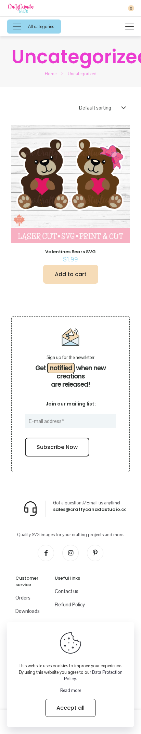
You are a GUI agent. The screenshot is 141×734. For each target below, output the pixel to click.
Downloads (27, 611)
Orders (22, 597)
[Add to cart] (121, 132)
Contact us (66, 591)
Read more (70, 690)
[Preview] (121, 152)
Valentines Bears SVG (70, 251)
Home (50, 74)
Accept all (70, 708)
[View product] (121, 142)
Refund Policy (70, 604)
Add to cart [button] (71, 274)
